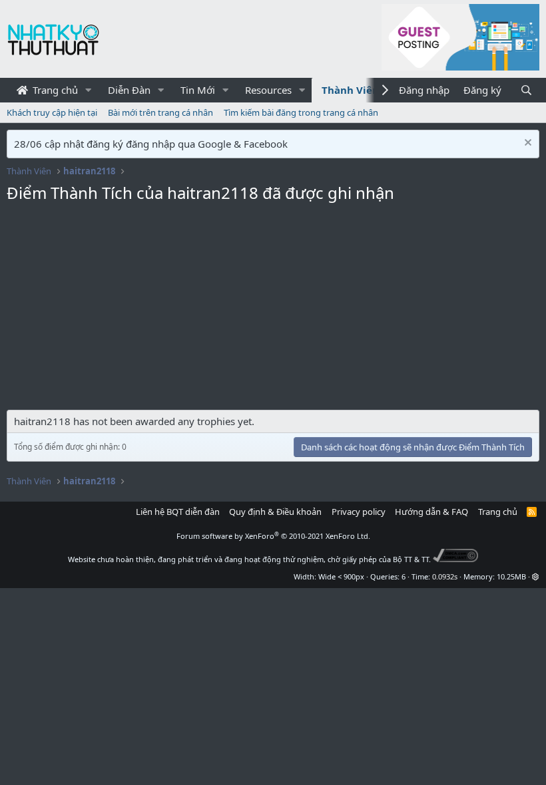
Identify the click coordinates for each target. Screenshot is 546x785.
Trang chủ (54, 89)
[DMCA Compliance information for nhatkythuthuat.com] (456, 559)
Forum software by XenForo (273, 536)
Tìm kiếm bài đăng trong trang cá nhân (301, 112)
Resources (268, 89)
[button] (88, 90)
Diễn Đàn (129, 89)
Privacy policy (359, 512)
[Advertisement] (273, 310)
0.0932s (444, 576)
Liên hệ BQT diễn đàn (178, 512)
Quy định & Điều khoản (275, 512)
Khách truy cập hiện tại (52, 112)
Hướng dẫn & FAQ (431, 512)
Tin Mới (197, 89)
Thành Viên (350, 89)
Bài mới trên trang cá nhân (160, 112)
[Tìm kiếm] (526, 90)
